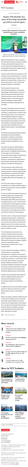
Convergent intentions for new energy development (7, 415)
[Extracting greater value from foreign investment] (7, 374)
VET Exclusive (7, 7)
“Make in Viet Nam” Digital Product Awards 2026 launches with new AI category (16, 330)
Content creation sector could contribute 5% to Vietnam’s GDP (15, 361)
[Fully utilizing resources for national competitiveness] (21, 407)
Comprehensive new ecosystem (20, 380)
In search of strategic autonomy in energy (19, 397)
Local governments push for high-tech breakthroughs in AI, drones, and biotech (16, 353)
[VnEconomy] (14, 2)
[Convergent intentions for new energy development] (7, 407)
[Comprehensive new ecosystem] (21, 374)
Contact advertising (7, 424)
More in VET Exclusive (12, 368)
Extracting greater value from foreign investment (7, 380)
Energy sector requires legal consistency (5, 396)
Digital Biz (8, 326)
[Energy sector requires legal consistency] (7, 390)
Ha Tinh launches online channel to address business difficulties (15, 345)
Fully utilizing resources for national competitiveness (20, 415)
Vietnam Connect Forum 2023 (10, 314)
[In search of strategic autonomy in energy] (21, 390)
